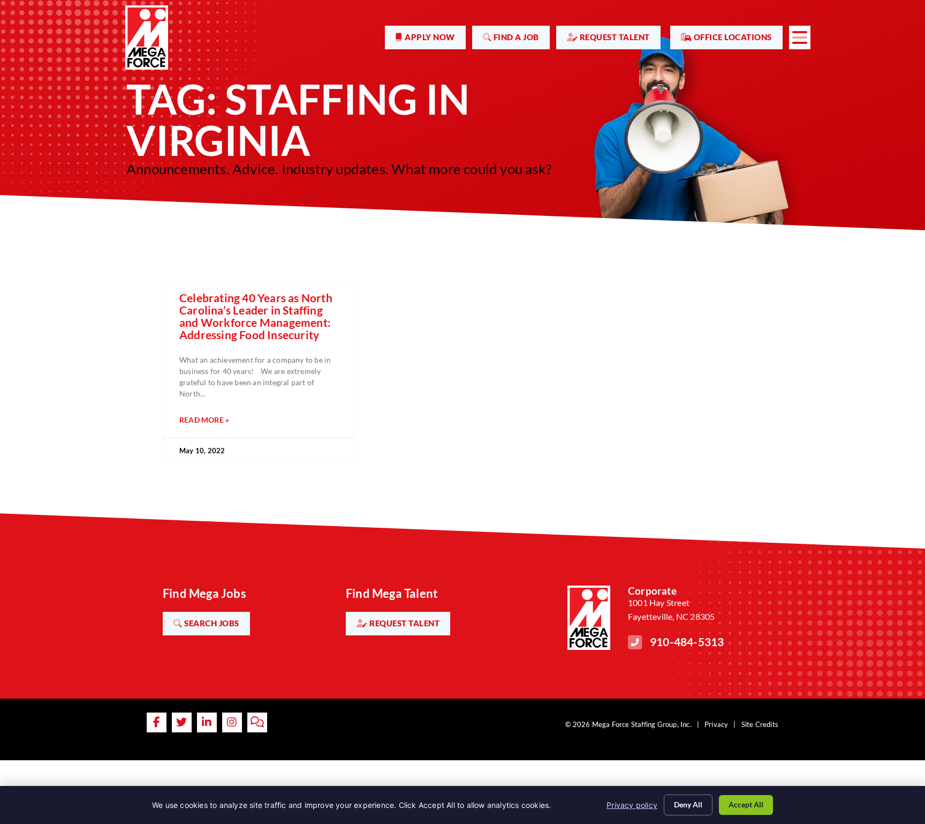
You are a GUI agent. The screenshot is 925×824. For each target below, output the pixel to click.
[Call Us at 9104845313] (635, 642)
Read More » (204, 419)
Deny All (688, 804)
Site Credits (759, 724)
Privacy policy (631, 805)
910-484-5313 (687, 641)
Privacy (716, 724)
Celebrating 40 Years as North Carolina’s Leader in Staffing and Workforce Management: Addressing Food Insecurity (255, 316)
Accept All (746, 804)
